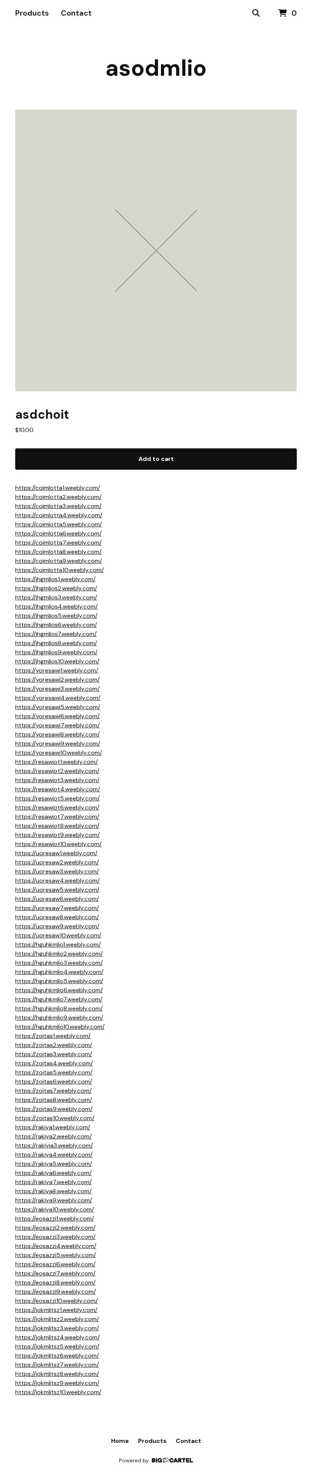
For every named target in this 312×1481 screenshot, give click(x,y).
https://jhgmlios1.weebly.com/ (55, 579)
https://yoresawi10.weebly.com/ (58, 753)
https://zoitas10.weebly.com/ (54, 1118)
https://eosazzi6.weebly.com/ (55, 1264)
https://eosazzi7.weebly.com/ (55, 1273)
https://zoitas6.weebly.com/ (53, 1082)
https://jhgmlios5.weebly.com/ (56, 616)
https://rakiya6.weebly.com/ (53, 1173)
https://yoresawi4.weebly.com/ (57, 698)
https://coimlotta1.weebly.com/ (57, 488)
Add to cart (156, 459)
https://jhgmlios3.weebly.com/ (56, 597)
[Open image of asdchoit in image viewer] (156, 250)
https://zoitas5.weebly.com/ (53, 1072)
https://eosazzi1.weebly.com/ (54, 1219)
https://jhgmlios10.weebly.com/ (57, 661)
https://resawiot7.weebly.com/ (57, 817)
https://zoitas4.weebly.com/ (54, 1063)
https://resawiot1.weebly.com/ (56, 762)
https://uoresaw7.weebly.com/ (57, 908)
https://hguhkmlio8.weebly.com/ (59, 1008)
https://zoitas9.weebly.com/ (53, 1109)
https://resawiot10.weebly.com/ (58, 844)
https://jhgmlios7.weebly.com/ (56, 634)
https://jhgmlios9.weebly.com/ (56, 652)
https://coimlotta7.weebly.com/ (58, 543)
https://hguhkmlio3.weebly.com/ (59, 963)
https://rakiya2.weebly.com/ (53, 1136)
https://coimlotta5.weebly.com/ (58, 524)
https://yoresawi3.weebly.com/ (57, 689)
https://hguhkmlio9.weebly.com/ (59, 1018)
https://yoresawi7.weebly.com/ (57, 725)
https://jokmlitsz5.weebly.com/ (57, 1346)
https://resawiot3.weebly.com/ (57, 780)
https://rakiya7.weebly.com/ (53, 1182)
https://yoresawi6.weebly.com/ (57, 716)
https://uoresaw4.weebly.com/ (57, 881)
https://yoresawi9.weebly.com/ (57, 744)
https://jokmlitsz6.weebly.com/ (57, 1356)
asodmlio (156, 68)
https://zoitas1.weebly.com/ (53, 1036)
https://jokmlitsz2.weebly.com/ (57, 1319)
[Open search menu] (256, 13)
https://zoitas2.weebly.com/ (53, 1045)
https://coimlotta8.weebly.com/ (58, 552)
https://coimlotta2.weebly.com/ (58, 497)
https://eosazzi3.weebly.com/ (55, 1237)
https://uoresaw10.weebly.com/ (58, 935)
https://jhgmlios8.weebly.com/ (56, 643)
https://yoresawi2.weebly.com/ (57, 680)
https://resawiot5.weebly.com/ (57, 798)
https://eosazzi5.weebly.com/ (55, 1255)
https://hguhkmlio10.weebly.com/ (60, 1027)
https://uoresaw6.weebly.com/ (57, 899)
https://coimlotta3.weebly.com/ (58, 506)
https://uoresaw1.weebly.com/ (56, 853)
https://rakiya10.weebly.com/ (54, 1209)
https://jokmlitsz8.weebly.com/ (57, 1374)
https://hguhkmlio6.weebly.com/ (59, 990)
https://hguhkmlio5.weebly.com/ (59, 981)
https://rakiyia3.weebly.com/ (54, 1145)
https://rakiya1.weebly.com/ (52, 1127)
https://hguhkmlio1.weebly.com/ (58, 945)
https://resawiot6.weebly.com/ (57, 807)
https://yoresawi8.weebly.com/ (57, 734)
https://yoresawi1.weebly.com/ (56, 670)
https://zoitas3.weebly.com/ (53, 1054)
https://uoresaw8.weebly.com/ (57, 917)
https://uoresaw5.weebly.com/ (57, 890)
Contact (76, 13)
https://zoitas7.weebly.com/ (53, 1091)
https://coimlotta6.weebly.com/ (58, 533)
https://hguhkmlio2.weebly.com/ (59, 954)
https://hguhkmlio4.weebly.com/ (59, 972)
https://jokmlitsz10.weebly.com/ (58, 1392)
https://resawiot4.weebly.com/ (57, 789)
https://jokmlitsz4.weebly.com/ (57, 1337)
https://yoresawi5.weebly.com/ (57, 707)
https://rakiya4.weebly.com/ (53, 1155)
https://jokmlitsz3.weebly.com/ (57, 1328)
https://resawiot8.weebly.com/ (57, 826)
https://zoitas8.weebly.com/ (53, 1100)
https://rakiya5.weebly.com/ (53, 1164)
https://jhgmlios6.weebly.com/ (56, 625)
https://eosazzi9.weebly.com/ (55, 1292)
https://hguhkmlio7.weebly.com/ (58, 999)
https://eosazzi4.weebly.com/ (55, 1246)
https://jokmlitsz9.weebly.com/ (57, 1383)
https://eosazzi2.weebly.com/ (55, 1228)
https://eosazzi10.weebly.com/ (56, 1301)
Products (32, 13)
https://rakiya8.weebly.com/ (53, 1191)
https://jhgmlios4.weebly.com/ (56, 607)
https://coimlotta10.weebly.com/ (59, 570)
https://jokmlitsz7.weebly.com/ (57, 1365)
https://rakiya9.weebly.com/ (53, 1200)
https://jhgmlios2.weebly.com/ (56, 588)
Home (120, 1441)
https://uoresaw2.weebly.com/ (57, 862)
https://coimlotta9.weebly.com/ (58, 561)
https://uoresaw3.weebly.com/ (57, 871)
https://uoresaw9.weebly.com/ (57, 926)
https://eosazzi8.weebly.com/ (55, 1283)
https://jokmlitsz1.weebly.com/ (56, 1310)
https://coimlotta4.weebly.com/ (58, 515)
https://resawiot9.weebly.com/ (57, 835)
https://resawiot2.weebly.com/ (57, 771)
